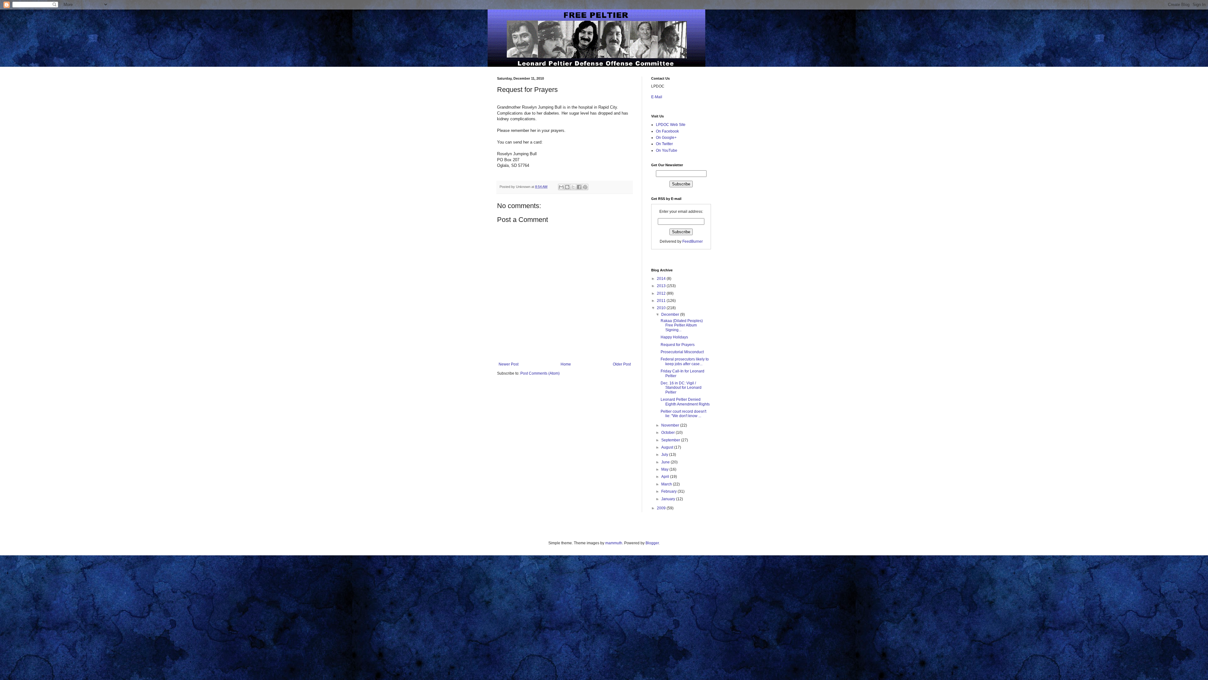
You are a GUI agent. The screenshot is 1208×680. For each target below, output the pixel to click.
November (670, 425)
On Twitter (664, 144)
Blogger (652, 543)
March (667, 484)
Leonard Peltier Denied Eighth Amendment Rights (685, 401)
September (671, 440)
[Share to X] (573, 187)
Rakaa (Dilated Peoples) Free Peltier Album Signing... (682, 325)
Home (566, 364)
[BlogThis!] (567, 187)
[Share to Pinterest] (585, 187)
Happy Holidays (674, 337)
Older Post (622, 364)
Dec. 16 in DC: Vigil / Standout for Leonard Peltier (681, 387)
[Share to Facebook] (579, 187)
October (668, 432)
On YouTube (666, 150)
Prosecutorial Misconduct (682, 352)
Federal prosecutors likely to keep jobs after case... (685, 361)
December (670, 314)
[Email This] (561, 187)
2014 (662, 278)
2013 (662, 286)
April (665, 476)
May (665, 469)
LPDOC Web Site (670, 124)
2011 (662, 300)
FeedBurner (692, 241)
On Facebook (667, 131)
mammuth (613, 543)
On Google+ (666, 137)
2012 (662, 293)
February (669, 491)
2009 (662, 508)
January (668, 499)
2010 (662, 308)
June (666, 462)
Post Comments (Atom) (540, 373)
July (665, 454)
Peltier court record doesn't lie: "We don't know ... (683, 413)
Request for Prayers (678, 345)
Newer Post (508, 364)
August (667, 447)
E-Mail (656, 97)
